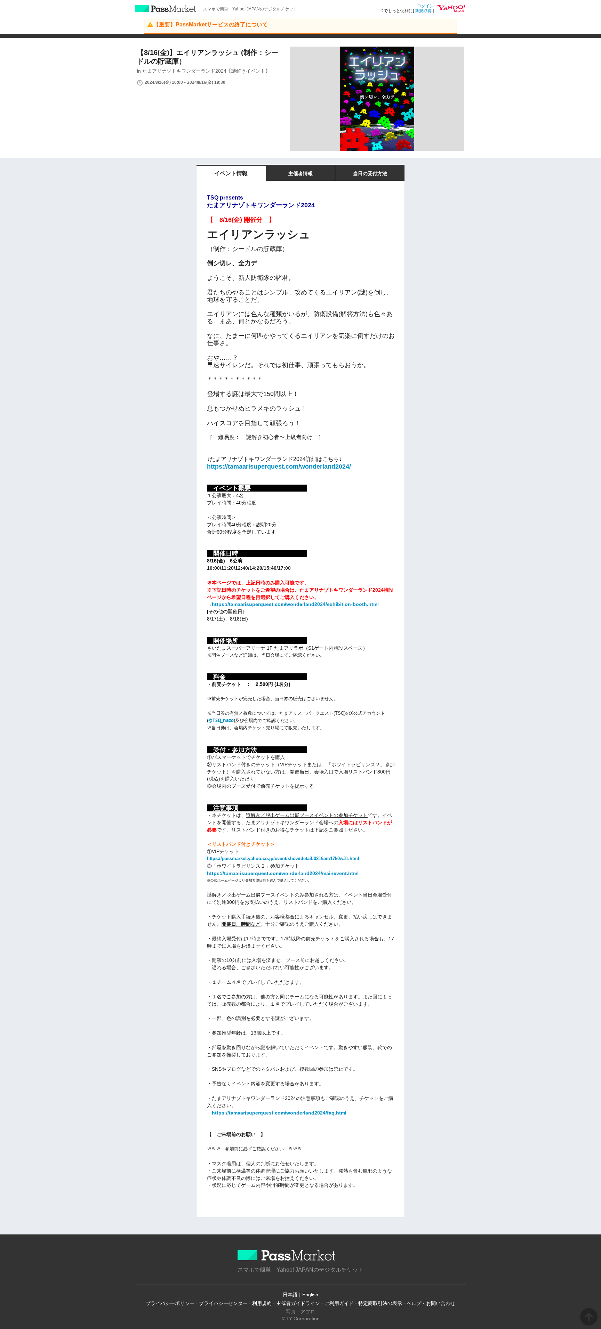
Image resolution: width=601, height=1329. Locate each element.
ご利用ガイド (339, 1303)
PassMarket (165, 8)
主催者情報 (300, 173)
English (310, 1294)
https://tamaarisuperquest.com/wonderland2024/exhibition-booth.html (295, 604)
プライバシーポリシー (170, 1303)
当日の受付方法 (370, 173)
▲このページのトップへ (589, 1317)
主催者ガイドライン (298, 1303)
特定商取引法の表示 (380, 1303)
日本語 (290, 1294)
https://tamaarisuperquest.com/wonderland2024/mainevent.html (283, 873)
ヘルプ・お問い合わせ (431, 1303)
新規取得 (423, 10)
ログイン (425, 5)
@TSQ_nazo (221, 720)
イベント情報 (231, 173)
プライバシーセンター (223, 1303)
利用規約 (262, 1303)
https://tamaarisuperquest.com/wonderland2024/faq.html (279, 1113)
